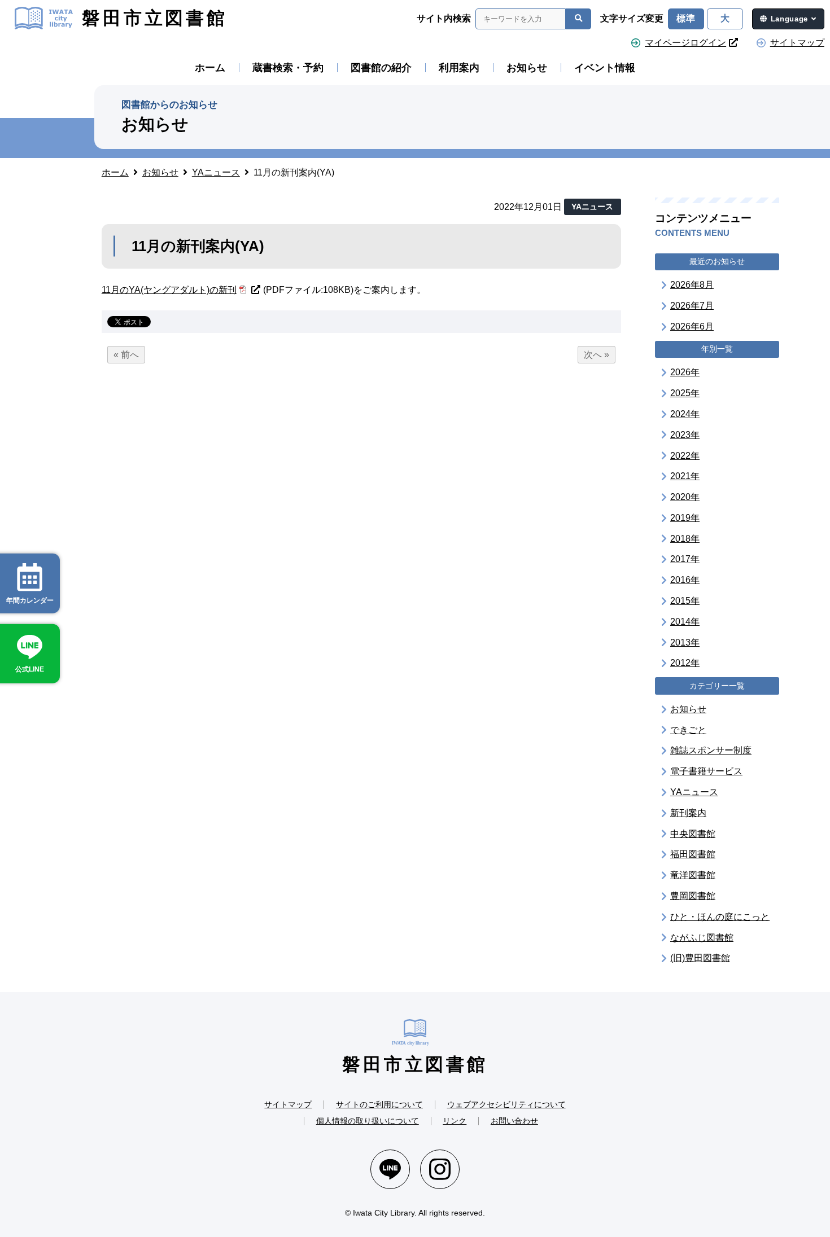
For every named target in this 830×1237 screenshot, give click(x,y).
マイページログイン (685, 42)
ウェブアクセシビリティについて (506, 1104)
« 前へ (126, 354)
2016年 (685, 580)
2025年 (685, 393)
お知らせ (526, 67)
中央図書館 (692, 833)
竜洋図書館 (692, 875)
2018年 (685, 538)
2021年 (685, 476)
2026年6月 (692, 326)
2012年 (685, 663)
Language (789, 19)
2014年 (685, 621)
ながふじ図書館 (701, 937)
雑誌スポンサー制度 (711, 750)
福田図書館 (692, 854)
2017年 (685, 559)
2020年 (685, 497)
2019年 (685, 518)
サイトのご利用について (379, 1104)
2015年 (685, 601)
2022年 (685, 455)
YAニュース (694, 792)
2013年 (685, 642)
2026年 (685, 372)
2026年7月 (692, 305)
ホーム (210, 67)
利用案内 (459, 67)
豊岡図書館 (692, 896)
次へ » (596, 354)
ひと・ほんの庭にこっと (720, 917)
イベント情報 (604, 67)
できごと (688, 729)
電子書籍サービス (706, 771)
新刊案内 (688, 813)
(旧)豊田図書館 (700, 958)
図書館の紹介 (381, 67)
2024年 (685, 414)
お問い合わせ (514, 1120)
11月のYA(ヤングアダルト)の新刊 (169, 290)
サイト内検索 (444, 18)
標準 (686, 18)
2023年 (685, 434)
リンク (454, 1120)
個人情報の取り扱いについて (367, 1120)
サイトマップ (797, 42)
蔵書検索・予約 (288, 67)
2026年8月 (692, 284)
